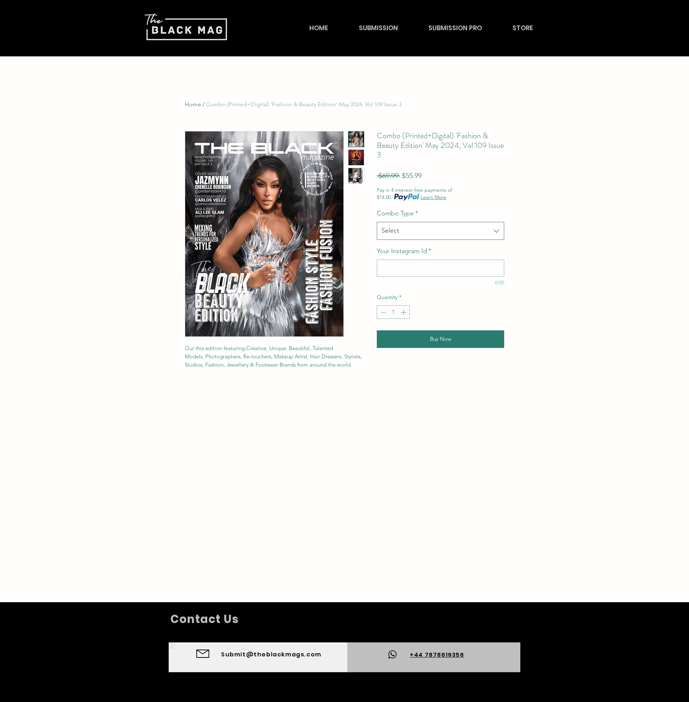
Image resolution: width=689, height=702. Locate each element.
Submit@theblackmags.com (271, 654)
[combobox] (440, 231)
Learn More (433, 197)
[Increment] (404, 312)
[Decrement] (383, 312)
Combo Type (397, 213)
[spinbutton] (393, 312)
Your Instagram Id (404, 251)
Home (193, 104)
